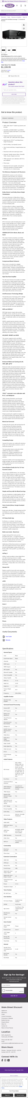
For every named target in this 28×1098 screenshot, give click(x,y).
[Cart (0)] (25, 5)
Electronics (3, 17)
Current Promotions (6, 1016)
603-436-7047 (8, 1039)
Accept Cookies (20, 1095)
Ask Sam (14, 94)
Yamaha (8, 70)
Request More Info (15, 76)
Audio (9, 17)
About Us (3, 1024)
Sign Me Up (14, 995)
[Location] (17, 5)
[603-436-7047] (21, 5)
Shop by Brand (5, 1022)
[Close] (26, 1079)
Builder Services (5, 1020)
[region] (14, 1087)
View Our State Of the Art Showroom (14, 1)
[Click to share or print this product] (23, 25)
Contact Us (4, 1026)
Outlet (3, 1014)
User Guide (9, 636)
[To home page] (9, 5)
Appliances (4, 1010)
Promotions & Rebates (7, 1018)
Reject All (7, 1095)
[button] (2, 5)
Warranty (8, 640)
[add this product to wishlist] (23, 28)
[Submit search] (25, 10)
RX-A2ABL (7, 71)
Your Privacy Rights (14, 1090)
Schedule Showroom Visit (14, 14)
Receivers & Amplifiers (16, 17)
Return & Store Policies (7, 1028)
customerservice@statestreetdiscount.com (12, 1043)
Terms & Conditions (14, 1075)
